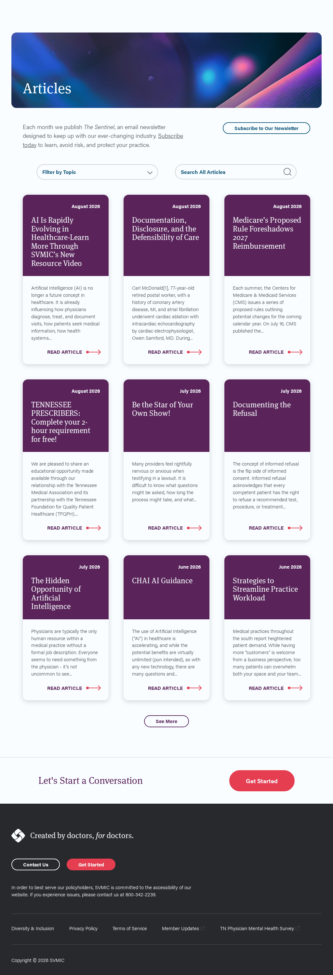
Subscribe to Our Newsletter (266, 128)
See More (166, 721)
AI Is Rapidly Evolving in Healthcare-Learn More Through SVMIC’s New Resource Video (60, 241)
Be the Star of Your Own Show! (162, 409)
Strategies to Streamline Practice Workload (265, 589)
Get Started (262, 780)
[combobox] (97, 172)
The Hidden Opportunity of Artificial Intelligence (56, 594)
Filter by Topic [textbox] (59, 172)
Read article (64, 351)
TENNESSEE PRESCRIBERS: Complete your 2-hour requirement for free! (60, 422)
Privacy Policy (83, 928)
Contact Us (35, 864)
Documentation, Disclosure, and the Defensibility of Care (165, 228)
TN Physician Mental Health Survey (257, 928)
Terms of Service (130, 928)
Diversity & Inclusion (32, 928)
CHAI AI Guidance (162, 581)
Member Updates (180, 928)
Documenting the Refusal (262, 409)
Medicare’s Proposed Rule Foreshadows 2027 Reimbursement (267, 233)
